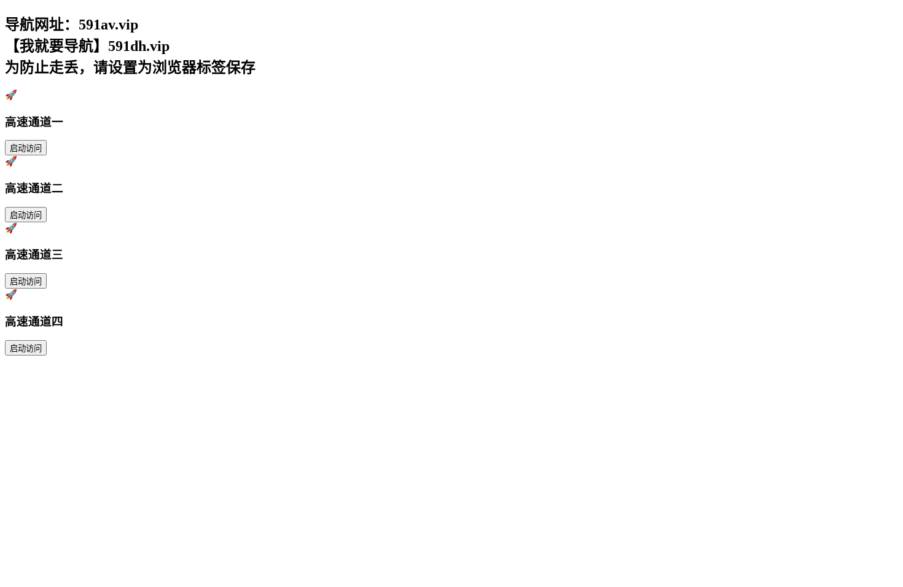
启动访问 (26, 148)
